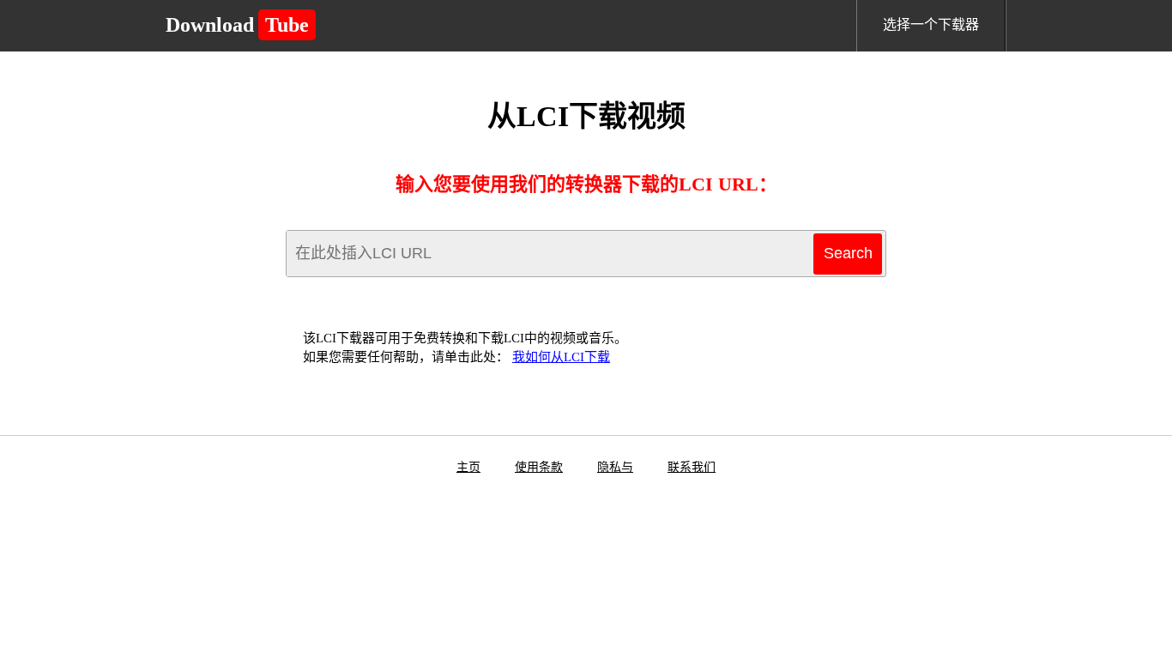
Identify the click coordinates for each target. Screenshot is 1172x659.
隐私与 (615, 467)
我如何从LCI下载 (561, 357)
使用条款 (539, 467)
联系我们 (692, 467)
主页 (468, 467)
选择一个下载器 (931, 24)
